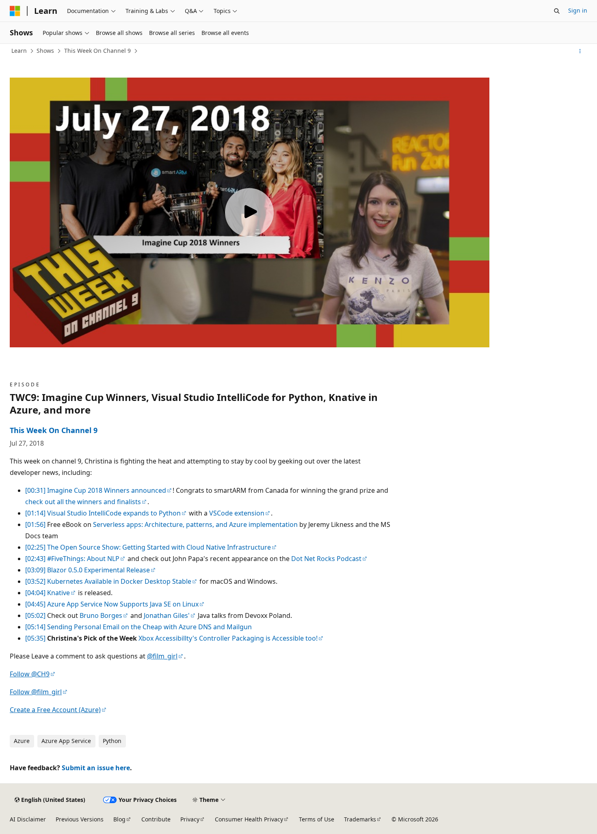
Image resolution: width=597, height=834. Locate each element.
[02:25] (35, 547)
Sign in (577, 10)
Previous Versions (80, 819)
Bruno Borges (101, 615)
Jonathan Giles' (167, 615)
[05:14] (35, 626)
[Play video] (249, 212)
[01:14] (35, 513)
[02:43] (35, 558)
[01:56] (35, 524)
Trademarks (360, 819)
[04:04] (35, 592)
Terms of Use (316, 819)
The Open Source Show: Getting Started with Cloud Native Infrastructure (159, 547)
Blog (119, 819)
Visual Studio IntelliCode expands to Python (114, 513)
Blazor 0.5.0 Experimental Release (98, 569)
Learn (19, 50)
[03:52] (35, 581)
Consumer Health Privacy (249, 819)
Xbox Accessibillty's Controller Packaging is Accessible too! (228, 638)
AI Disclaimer (28, 819)
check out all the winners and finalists (83, 501)
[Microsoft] (15, 11)
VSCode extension (236, 513)
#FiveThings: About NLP (83, 558)
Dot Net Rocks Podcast (326, 558)
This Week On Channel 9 (97, 50)
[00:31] (35, 490)
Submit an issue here (96, 767)
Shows (45, 50)
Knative (58, 592)
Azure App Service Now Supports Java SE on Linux (123, 604)
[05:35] (35, 638)
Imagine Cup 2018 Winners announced (106, 490)
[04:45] (35, 604)
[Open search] (557, 11)
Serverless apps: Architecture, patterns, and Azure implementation (195, 524)
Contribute (156, 819)
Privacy (189, 819)
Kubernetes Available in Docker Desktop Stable (119, 581)
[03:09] (35, 569)
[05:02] (35, 615)
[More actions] (580, 51)
